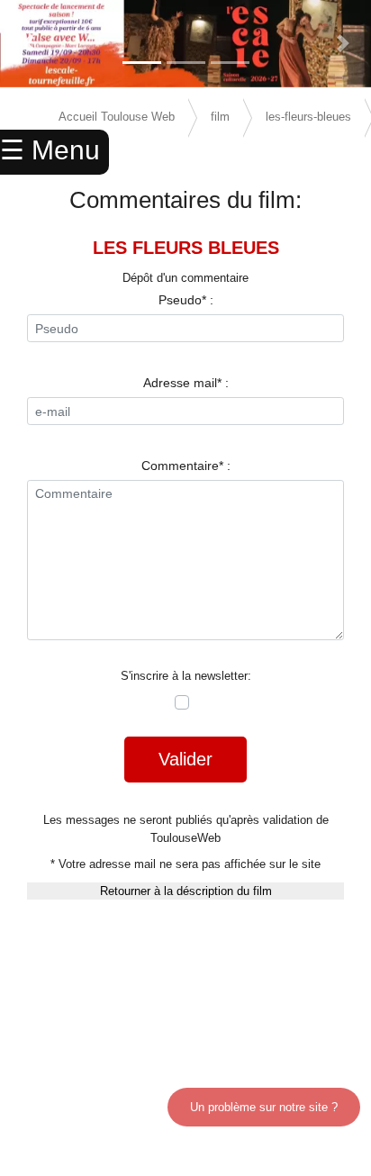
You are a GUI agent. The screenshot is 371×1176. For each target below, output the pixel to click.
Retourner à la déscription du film (186, 891)
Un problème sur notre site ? (264, 1107)
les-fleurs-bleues (308, 116)
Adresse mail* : (186, 382)
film (220, 116)
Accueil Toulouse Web (117, 116)
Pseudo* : (185, 300)
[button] (28, 43)
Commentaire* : (186, 465)
